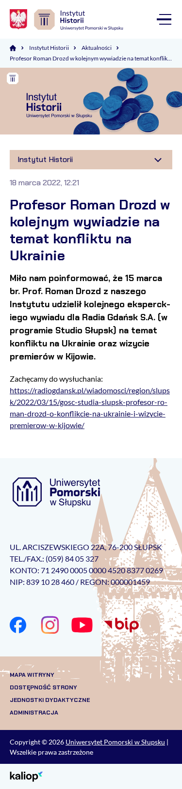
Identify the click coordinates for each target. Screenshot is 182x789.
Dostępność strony (43, 687)
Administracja (34, 712)
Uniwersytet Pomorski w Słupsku (115, 742)
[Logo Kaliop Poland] (26, 776)
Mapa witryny (32, 675)
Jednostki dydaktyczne (50, 700)
